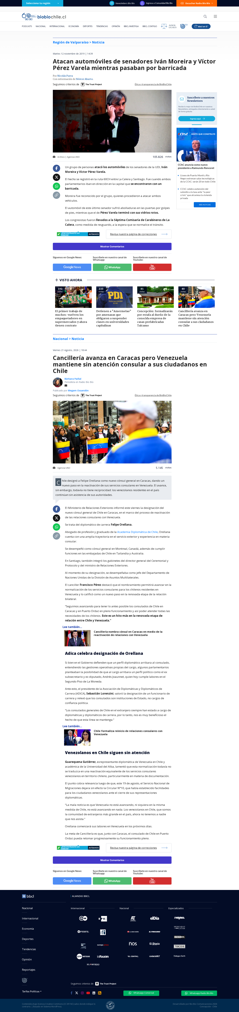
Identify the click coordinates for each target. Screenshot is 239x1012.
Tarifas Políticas (31, 991)
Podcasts (27, 26)
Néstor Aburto (84, 79)
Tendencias (102, 26)
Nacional (41, 26)
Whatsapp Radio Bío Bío (201, 993)
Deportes (87, 26)
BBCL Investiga (131, 26)
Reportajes (28, 969)
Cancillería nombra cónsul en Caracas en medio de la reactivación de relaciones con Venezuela (128, 633)
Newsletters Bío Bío (125, 3)
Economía (74, 26)
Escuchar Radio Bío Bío (198, 3)
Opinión (116, 26)
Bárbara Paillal (73, 378)
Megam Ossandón (78, 390)
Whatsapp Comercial (143, 992)
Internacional (57, 26)
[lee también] (78, 638)
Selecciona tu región (38, 3)
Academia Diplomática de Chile (137, 532)
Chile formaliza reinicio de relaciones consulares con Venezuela (128, 732)
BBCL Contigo (150, 26)
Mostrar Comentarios (112, 246)
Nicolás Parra (65, 76)
